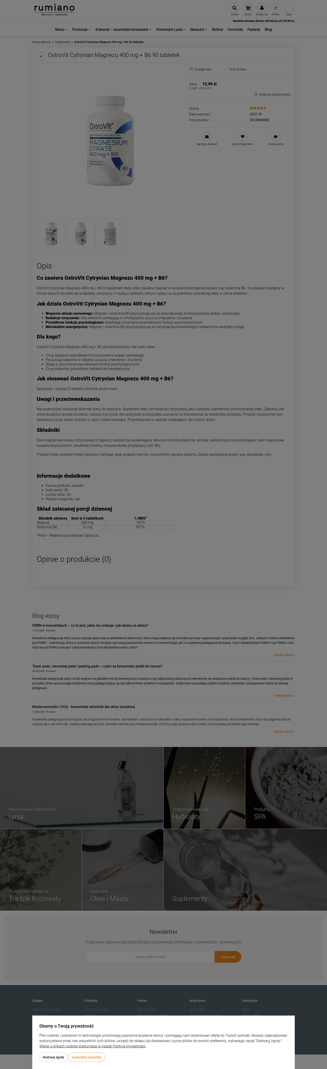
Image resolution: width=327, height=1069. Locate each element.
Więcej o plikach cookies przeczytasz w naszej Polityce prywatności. (92, 1046)
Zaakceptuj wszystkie (87, 1057)
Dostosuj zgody (53, 1057)
